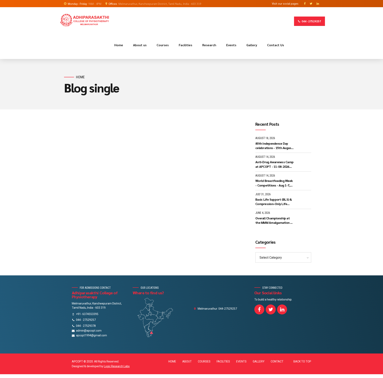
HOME (172, 361)
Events (231, 45)
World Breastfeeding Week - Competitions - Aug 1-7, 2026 (274, 183)
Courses (163, 45)
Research (209, 45)
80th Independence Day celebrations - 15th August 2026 (274, 145)
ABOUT (187, 361)
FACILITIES (223, 361)
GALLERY (259, 361)
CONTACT (277, 361)
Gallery (251, 45)
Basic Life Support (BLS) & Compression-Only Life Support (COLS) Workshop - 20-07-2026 (274, 201)
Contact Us (275, 45)
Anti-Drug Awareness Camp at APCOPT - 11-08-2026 (274, 164)
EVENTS (241, 361)
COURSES (204, 361)
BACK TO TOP (302, 361)
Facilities (185, 45)
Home (118, 45)
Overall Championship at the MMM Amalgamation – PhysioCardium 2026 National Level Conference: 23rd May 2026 (274, 220)
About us (140, 45)
